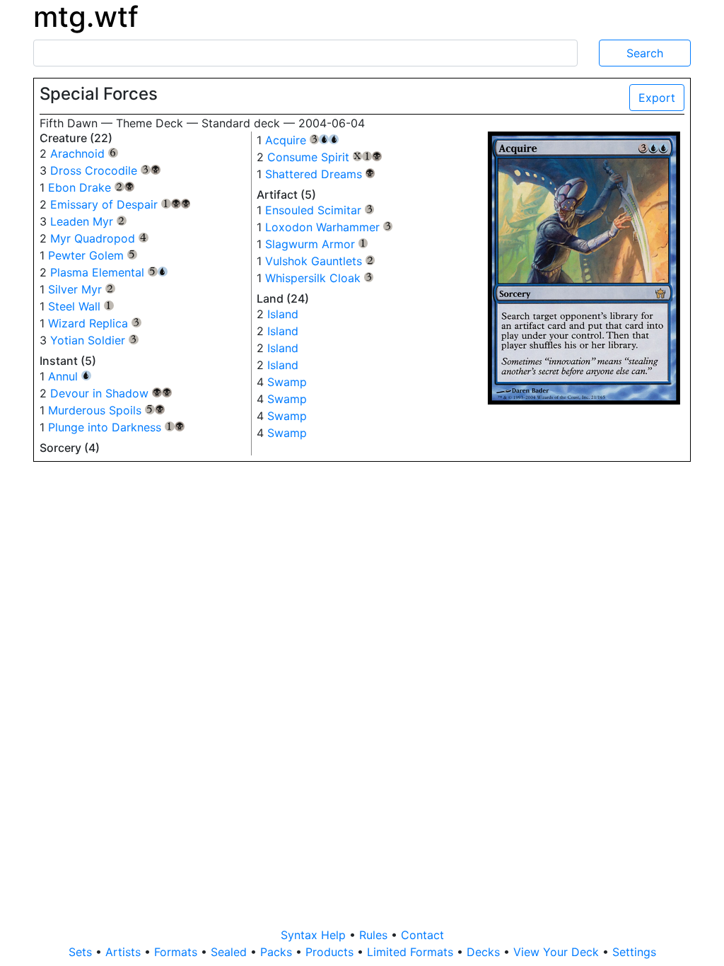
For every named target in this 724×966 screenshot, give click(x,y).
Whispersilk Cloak (319, 278)
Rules (375, 935)
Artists (124, 952)
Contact (422, 935)
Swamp (287, 382)
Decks (485, 952)
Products (331, 952)
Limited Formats (412, 952)
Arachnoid (84, 153)
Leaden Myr (88, 221)
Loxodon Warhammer (329, 227)
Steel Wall (81, 306)
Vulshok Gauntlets (320, 261)
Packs (278, 952)
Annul (69, 376)
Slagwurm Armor (316, 244)
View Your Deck (557, 952)
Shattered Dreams (320, 174)
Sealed (230, 952)
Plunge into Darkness (116, 427)
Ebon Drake (91, 187)
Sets (82, 952)
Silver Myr (81, 289)
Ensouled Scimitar (320, 210)
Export (656, 98)
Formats (177, 952)
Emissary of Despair (120, 204)
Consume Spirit (324, 157)
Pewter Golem (92, 255)
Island (282, 314)
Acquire (302, 140)
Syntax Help (315, 935)
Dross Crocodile (105, 170)
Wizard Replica (94, 323)
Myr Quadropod (99, 238)
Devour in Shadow (111, 393)
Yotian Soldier (94, 340)
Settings (634, 952)
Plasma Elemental (109, 272)
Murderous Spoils (106, 410)
